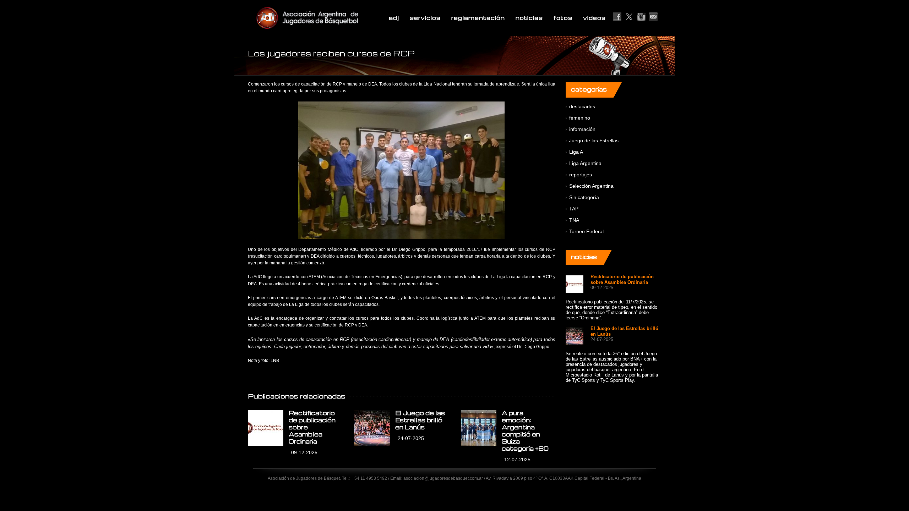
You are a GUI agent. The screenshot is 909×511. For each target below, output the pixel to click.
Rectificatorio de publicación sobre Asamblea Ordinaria (622, 279)
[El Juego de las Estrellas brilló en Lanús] (372, 428)
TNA (574, 220)
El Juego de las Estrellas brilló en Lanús (420, 420)
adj (394, 17)
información (582, 129)
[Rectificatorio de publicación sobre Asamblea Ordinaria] (265, 428)
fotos (563, 17)
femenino (579, 118)
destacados (582, 106)
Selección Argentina (591, 186)
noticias (529, 17)
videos (594, 17)
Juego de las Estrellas (594, 140)
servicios (425, 17)
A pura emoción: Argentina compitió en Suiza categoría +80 (525, 430)
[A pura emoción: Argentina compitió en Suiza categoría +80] (478, 428)
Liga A (576, 152)
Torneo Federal (586, 231)
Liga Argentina (585, 163)
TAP (573, 208)
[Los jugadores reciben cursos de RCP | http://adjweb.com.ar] (324, 17)
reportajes (580, 174)
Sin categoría (584, 197)
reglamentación (478, 17)
